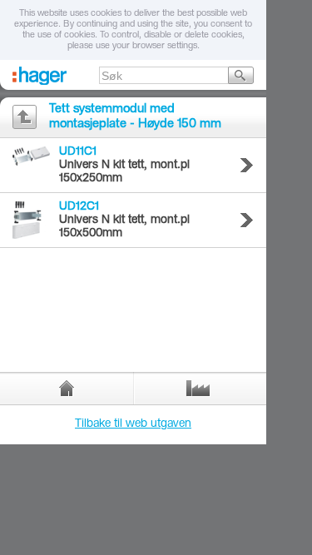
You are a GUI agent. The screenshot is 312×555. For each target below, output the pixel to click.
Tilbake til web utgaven (133, 424)
